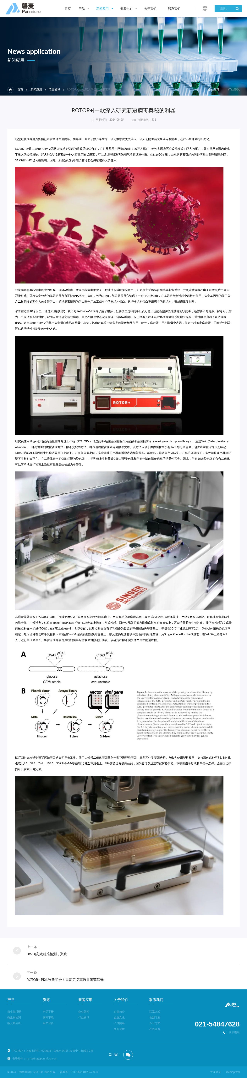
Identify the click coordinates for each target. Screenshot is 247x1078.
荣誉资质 (119, 1029)
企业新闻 (214, 89)
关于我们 (150, 8)
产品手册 (48, 1011)
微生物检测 (14, 1017)
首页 (68, 8)
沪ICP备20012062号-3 (84, 1072)
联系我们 (174, 8)
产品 (82, 8)
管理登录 (215, 1072)
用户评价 (48, 1023)
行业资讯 (54, 89)
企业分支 (154, 1023)
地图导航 (154, 1017)
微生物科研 (14, 1011)
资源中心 (126, 8)
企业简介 (119, 1011)
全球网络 (119, 1023)
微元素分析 (14, 1023)
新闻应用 (102, 8)
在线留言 (154, 1029)
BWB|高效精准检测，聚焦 (47, 954)
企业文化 (119, 1017)
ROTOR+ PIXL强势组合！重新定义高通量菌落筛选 (65, 980)
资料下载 (48, 1017)
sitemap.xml (233, 1072)
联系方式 (154, 1011)
